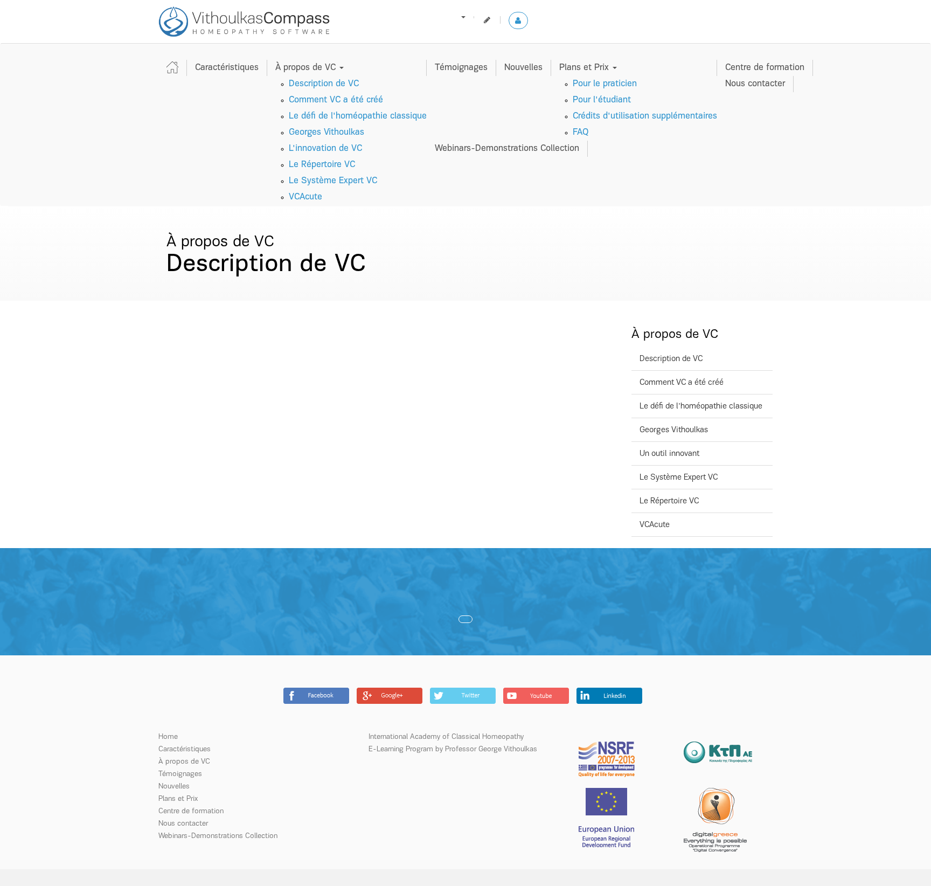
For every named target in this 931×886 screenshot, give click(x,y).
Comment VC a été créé (336, 100)
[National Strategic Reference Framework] (607, 759)
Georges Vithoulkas (326, 132)
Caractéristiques (227, 67)
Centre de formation (764, 67)
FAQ (580, 132)
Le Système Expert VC (333, 180)
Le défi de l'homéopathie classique (358, 116)
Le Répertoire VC (322, 164)
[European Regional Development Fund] (606, 817)
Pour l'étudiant (602, 100)
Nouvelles (523, 67)
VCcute (305, 197)
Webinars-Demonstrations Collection (507, 148)
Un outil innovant (669, 453)
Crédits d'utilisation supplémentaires (645, 116)
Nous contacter (755, 83)
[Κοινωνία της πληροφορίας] (718, 752)
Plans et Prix (585, 67)
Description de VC (324, 83)
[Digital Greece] (715, 820)
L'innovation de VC (325, 148)
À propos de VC (306, 67)
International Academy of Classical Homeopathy (446, 737)
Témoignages (461, 67)
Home (168, 737)
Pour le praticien (605, 83)
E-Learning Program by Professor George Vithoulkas (453, 749)
